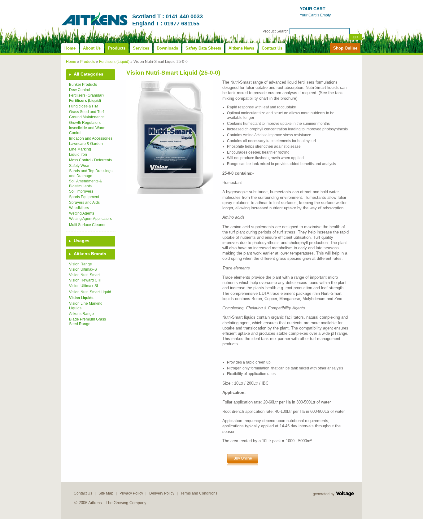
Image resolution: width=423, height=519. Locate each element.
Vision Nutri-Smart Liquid (90, 292)
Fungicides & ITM (83, 106)
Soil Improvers (81, 191)
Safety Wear (79, 166)
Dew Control (79, 90)
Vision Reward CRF (85, 280)
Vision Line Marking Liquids (85, 306)
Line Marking (80, 149)
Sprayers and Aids (84, 202)
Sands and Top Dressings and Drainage (90, 173)
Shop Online (345, 48)
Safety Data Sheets (203, 48)
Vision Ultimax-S (83, 269)
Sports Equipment (84, 197)
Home (70, 48)
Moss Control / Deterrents (90, 160)
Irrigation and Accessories (90, 138)
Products (116, 48)
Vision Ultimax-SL (84, 286)
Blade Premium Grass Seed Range (87, 321)
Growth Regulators (85, 122)
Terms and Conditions (199, 493)
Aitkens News (241, 48)
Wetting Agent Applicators (90, 218)
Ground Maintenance (87, 117)
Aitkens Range (81, 314)
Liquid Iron (78, 154)
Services (141, 48)
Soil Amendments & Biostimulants (85, 183)
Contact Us (272, 48)
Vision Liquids (81, 298)
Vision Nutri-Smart (84, 275)
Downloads (167, 48)
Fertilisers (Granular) (86, 95)
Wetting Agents (81, 213)
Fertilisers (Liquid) (114, 61)
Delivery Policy (161, 493)
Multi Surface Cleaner (87, 225)
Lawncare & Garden (86, 144)
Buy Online (242, 458)
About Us (92, 48)
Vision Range (80, 264)
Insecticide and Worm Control (87, 130)
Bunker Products (83, 84)
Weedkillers (79, 208)
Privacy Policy (131, 493)
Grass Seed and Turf (86, 112)
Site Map (105, 493)
